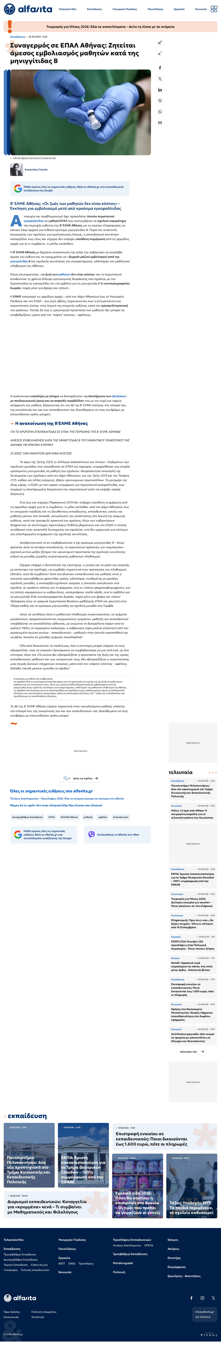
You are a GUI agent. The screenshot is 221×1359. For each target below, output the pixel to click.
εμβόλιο (102, 817)
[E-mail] (160, 122)
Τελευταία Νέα (67, 9)
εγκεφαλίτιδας (34, 221)
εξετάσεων (118, 396)
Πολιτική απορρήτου (43, 1311)
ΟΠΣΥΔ (148, 1245)
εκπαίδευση (27, 1116)
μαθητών (64, 274)
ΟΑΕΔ (71, 1263)
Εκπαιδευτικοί (120, 817)
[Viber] (160, 100)
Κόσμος (173, 1240)
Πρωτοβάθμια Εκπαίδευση (20, 1254)
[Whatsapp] (160, 111)
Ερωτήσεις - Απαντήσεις (184, 1276)
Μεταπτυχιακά (123, 1263)
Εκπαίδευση (94, 9)
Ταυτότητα (37, 1317)
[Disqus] (83, 895)
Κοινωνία (201, 9)
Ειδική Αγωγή (39, 1264)
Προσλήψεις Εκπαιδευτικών (132, 1240)
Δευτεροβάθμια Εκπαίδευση (27, 817)
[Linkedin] (160, 89)
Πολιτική (119, 1272)
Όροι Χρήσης (12, 1311)
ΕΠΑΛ (52, 817)
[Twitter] (160, 78)
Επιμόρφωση (177, 1267)
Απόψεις (173, 1249)
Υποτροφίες (11, 1270)
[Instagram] (202, 1298)
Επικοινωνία (11, 1317)
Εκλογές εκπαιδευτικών (35, 1270)
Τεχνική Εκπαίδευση (16, 1264)
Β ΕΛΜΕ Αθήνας (69, 817)
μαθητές (88, 817)
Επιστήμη (174, 1258)
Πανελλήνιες (155, 9)
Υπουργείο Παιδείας (124, 9)
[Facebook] (160, 67)
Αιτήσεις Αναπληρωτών (127, 1245)
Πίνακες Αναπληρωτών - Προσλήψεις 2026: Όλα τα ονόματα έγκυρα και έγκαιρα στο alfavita (67, 798)
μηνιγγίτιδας (19, 261)
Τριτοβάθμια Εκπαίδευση (130, 1254)
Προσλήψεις (86, 1263)
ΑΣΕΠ (61, 1263)
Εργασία (179, 9)
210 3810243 (202, 1317)
